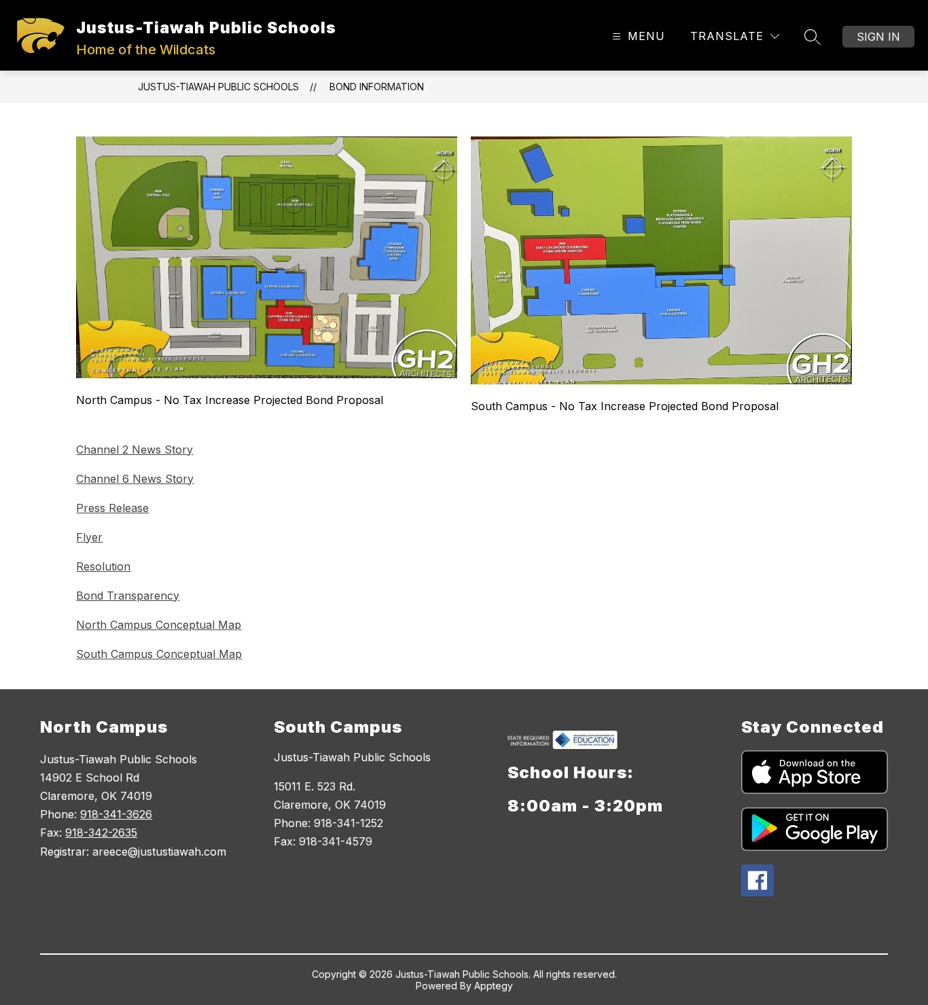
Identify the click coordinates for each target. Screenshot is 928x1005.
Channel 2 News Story (134, 449)
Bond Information (376, 86)
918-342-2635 (101, 832)
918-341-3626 (116, 814)
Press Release (112, 508)
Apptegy (493, 985)
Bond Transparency (127, 595)
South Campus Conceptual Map (159, 654)
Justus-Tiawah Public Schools (218, 86)
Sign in (878, 36)
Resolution (103, 566)
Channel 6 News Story (135, 479)
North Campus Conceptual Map (158, 625)
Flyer (89, 537)
